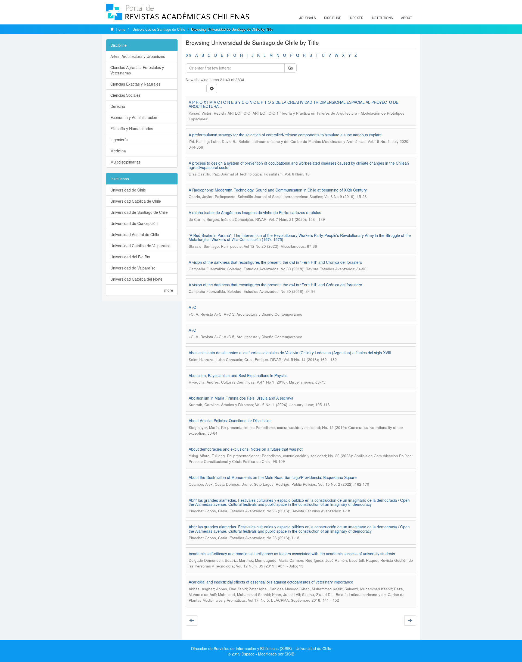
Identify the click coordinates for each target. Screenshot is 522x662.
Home (120, 29)
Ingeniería (119, 139)
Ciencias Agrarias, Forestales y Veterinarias (137, 70)
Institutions (382, 17)
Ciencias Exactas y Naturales (135, 84)
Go (290, 68)
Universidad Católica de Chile (135, 201)
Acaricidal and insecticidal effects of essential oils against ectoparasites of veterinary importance (271, 582)
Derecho (117, 106)
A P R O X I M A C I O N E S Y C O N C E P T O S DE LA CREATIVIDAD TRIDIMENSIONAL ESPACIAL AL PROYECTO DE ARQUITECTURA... (293, 104)
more (168, 290)
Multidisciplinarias (125, 162)
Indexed (356, 17)
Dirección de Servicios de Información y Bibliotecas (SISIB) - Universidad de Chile (261, 648)
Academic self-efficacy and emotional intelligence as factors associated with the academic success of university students (292, 553)
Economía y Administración (133, 117)
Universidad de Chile (128, 190)
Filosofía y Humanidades (131, 128)
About (406, 17)
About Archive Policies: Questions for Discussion (230, 420)
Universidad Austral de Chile (134, 234)
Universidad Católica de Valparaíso (140, 245)
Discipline (332, 17)
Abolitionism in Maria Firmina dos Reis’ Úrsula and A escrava (241, 398)
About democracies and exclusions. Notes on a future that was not (246, 449)
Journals (307, 17)
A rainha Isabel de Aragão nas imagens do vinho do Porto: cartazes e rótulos (255, 212)
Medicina (118, 150)
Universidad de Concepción (134, 223)
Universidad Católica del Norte (136, 279)
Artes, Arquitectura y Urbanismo (137, 56)
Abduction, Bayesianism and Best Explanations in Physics (238, 375)
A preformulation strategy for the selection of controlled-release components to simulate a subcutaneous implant (285, 134)
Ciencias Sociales (125, 95)
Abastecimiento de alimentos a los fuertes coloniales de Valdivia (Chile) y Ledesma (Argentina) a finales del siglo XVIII (290, 352)
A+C (192, 307)
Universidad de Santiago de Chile (158, 29)
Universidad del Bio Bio (130, 256)
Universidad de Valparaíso (133, 268)
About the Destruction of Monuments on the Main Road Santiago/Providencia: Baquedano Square (273, 477)
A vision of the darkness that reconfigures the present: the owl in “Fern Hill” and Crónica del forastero (275, 262)
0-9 (188, 55)
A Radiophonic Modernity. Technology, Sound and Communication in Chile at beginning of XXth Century (278, 190)
